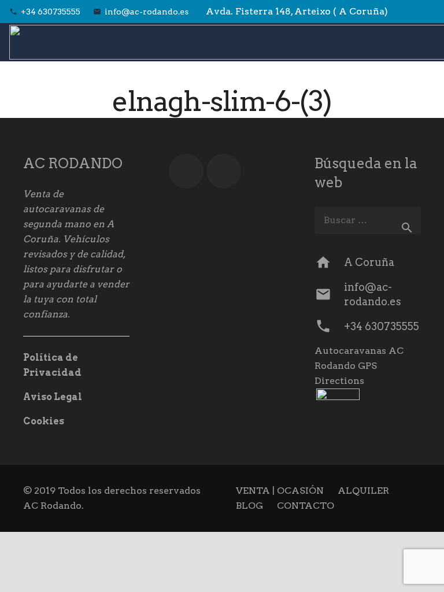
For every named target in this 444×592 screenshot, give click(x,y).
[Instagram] (424, 11)
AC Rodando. (53, 505)
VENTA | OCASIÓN (280, 490)
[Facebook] (403, 11)
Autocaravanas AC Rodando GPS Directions (359, 365)
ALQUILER (363, 490)
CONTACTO (305, 505)
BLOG (249, 505)
